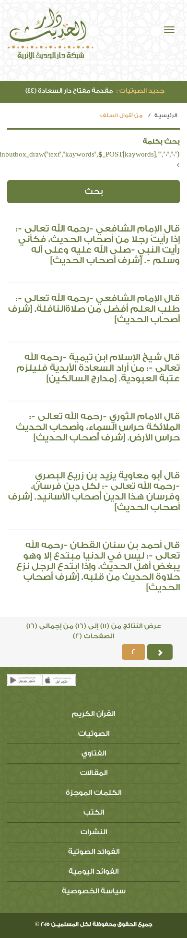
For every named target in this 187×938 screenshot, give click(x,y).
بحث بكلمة (161, 142)
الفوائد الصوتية (93, 852)
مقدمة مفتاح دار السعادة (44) (94, 90)
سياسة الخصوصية (94, 891)
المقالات (93, 773)
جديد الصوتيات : (140, 90)
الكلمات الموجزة (93, 793)
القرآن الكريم (93, 714)
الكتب (93, 812)
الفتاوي (94, 753)
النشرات (94, 832)
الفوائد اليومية (93, 871)
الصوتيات (93, 734)
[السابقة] (160, 652)
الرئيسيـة (165, 115)
